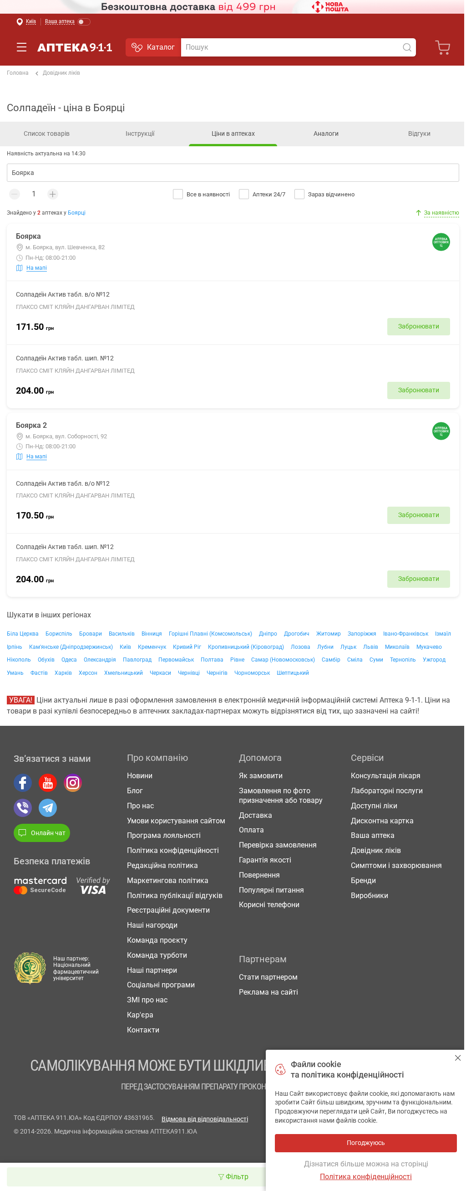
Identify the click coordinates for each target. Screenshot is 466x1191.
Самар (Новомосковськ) (283, 660)
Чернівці (189, 673)
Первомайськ (176, 660)
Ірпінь (14, 647)
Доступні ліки (374, 805)
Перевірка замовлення (278, 845)
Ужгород (434, 660)
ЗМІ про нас (147, 1000)
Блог (135, 790)
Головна (18, 73)
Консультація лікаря (385, 775)
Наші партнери (152, 970)
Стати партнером (268, 977)
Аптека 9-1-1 (74, 47)
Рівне (237, 660)
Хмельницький (123, 673)
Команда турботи (157, 955)
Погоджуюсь (458, 1058)
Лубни (325, 647)
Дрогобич (296, 634)
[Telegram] (48, 808)
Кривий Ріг (187, 647)
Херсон (88, 673)
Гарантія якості (265, 860)
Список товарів (47, 133)
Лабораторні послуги (387, 790)
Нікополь (19, 660)
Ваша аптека (373, 835)
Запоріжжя (362, 634)
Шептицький (293, 673)
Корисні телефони (269, 904)
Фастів (39, 673)
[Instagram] (73, 783)
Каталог (161, 47)
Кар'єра (140, 1015)
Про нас (140, 805)
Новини (139, 775)
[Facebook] (23, 783)
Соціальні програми (161, 985)
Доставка (255, 815)
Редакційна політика (162, 865)
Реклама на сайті (268, 992)
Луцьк (348, 647)
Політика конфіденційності (173, 850)
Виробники (369, 895)
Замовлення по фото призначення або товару (281, 795)
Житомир (328, 634)
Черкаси (160, 673)
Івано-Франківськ (405, 634)
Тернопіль (403, 660)
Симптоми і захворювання (396, 865)
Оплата (251, 830)
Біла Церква (23, 634)
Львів (370, 647)
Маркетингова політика (167, 880)
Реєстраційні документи (168, 910)
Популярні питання (271, 890)
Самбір (331, 660)
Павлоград (137, 660)
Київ (125, 647)
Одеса (69, 660)
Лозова (300, 647)
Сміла (355, 660)
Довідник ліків (61, 73)
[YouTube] (48, 783)
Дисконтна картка (382, 820)
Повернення (259, 875)
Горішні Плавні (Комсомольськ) (210, 634)
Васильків (122, 634)
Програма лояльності (164, 835)
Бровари (90, 634)
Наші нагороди (152, 925)
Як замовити (261, 775)
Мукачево (429, 647)
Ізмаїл (443, 634)
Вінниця (152, 634)
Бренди (363, 880)
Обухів (46, 660)
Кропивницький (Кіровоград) (246, 647)
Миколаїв (397, 647)
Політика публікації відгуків (175, 895)
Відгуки (419, 133)
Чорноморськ (252, 673)
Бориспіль (59, 634)
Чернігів (217, 673)
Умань (15, 673)
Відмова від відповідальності (205, 1119)
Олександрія (100, 660)
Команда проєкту (157, 940)
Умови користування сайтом (176, 820)
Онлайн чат (48, 833)
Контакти (143, 1030)
